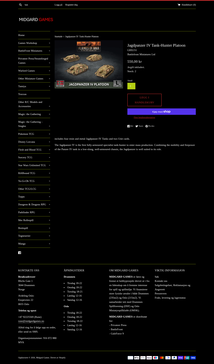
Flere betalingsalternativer (144, 117)
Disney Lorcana (34, 141)
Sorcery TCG (34, 157)
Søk (157, 276)
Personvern (161, 293)
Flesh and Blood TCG (34, 149)
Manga (34, 243)
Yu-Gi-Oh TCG (34, 181)
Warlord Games (34, 70)
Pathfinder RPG (34, 212)
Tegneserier (34, 235)
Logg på (58, 4)
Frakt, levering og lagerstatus (170, 297)
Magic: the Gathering (34, 114)
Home (21, 35)
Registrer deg (71, 4)
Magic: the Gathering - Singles (34, 124)
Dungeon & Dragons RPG (34, 204)
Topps (34, 196)
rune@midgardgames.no (31, 321)
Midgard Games (42, 357)
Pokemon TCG (34, 133)
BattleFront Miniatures (34, 50)
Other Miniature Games (34, 78)
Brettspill (34, 228)
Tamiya (34, 86)
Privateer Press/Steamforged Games (34, 60)
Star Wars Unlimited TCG (34, 165)
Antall (129, 80)
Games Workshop (34, 43)
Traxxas (22, 94)
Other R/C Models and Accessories (34, 104)
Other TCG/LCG (34, 188)
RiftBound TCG (34, 173)
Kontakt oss (161, 280)
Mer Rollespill (34, 220)
